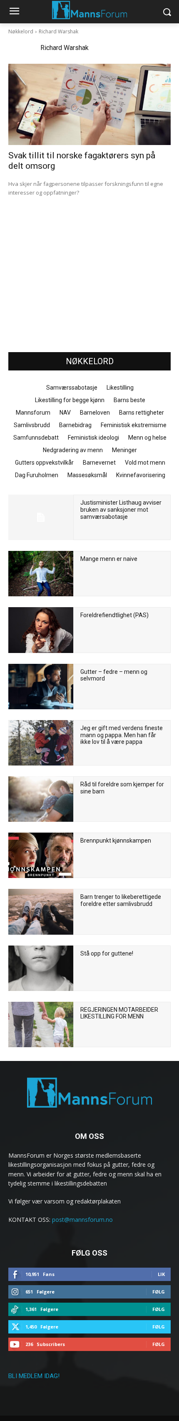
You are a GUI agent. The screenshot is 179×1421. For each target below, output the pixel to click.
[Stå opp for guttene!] (40, 968)
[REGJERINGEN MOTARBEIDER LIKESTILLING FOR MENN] (40, 1024)
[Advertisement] (89, 282)
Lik (161, 1274)
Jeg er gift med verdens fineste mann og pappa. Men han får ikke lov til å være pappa (121, 735)
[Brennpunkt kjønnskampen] (40, 855)
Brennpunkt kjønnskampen (115, 840)
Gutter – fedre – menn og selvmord (113, 675)
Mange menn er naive (108, 558)
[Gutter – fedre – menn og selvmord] (40, 686)
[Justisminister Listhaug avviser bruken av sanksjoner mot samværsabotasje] (40, 517)
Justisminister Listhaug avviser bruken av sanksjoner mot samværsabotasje (121, 509)
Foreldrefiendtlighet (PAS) (114, 615)
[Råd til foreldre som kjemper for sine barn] (40, 799)
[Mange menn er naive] (40, 573)
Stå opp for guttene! (106, 953)
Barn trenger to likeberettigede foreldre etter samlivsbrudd (120, 900)
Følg (158, 1291)
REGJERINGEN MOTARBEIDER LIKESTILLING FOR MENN (119, 1013)
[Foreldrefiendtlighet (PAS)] (40, 630)
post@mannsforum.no (82, 1219)
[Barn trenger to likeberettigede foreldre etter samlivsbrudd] (40, 911)
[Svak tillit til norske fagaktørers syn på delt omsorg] (89, 104)
